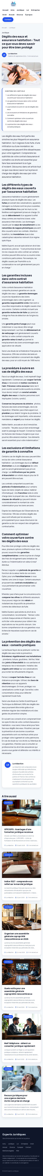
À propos (28, 15)
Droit (5, 15)
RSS (17, 1151)
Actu (12, 10)
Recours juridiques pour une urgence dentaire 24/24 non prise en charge (17, 1098)
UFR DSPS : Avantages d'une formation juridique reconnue (18, 830)
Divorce (20, 15)
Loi (28, 10)
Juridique (20, 10)
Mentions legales (8, 1151)
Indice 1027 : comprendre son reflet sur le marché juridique (18, 883)
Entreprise (35, 10)
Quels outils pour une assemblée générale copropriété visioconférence (18, 991)
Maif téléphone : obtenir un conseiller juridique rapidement (19, 1044)
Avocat (11, 15)
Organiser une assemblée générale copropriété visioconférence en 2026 (16, 936)
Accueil (5, 10)
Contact (8, 19)
